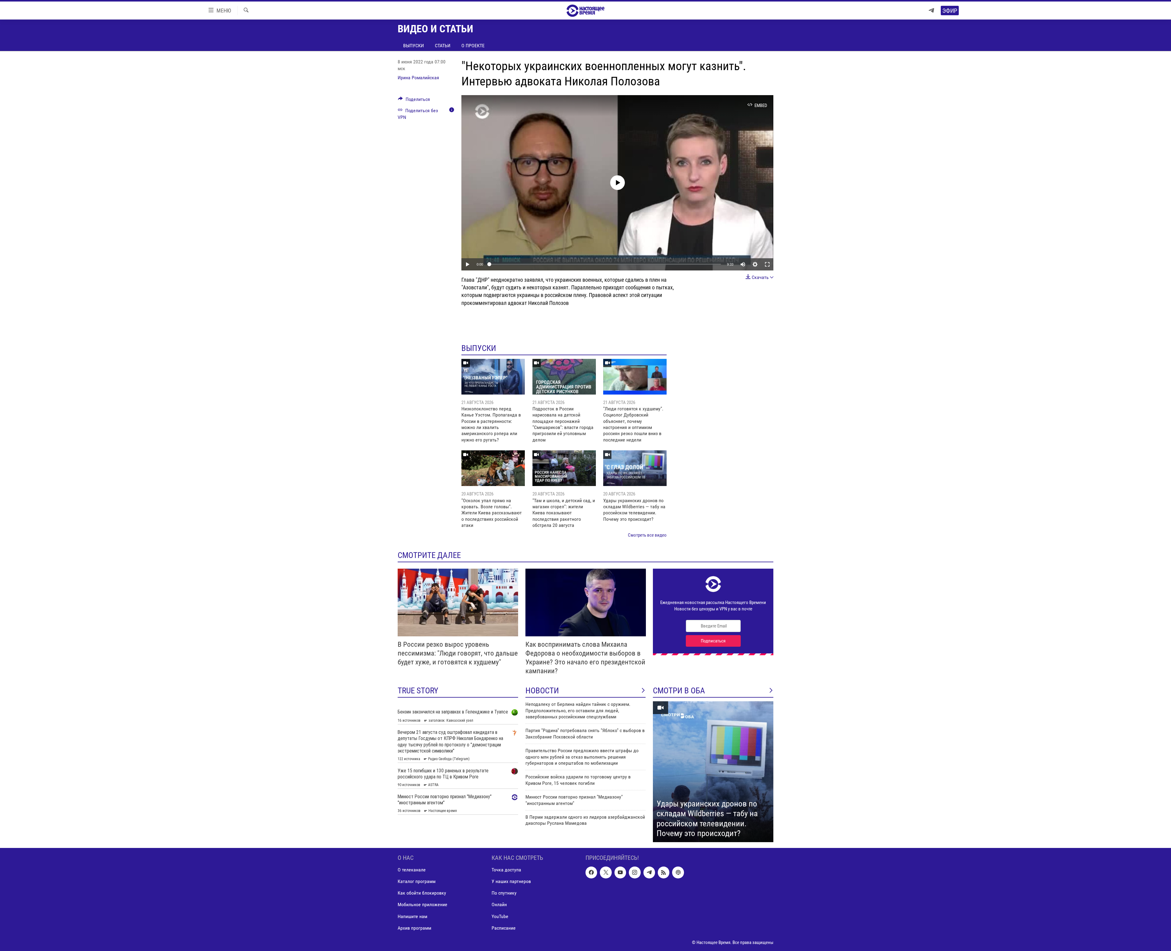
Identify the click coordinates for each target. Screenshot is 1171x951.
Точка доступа (506, 870)
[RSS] (663, 872)
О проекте (473, 45)
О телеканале (412, 870)
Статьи (442, 45)
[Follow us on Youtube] (620, 872)
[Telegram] (931, 10)
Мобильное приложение (422, 904)
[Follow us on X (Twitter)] (605, 872)
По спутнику (504, 893)
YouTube (500, 916)
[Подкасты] (678, 872)
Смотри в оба (679, 690)
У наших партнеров (511, 881)
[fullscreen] (767, 264)
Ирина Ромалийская (418, 77)
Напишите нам (412, 916)
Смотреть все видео (647, 535)
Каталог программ (416, 881)
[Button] (414, 100)
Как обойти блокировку (422, 893)
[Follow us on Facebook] (591, 872)
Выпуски (413, 45)
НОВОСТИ (542, 690)
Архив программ (414, 928)
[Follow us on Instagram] (634, 872)
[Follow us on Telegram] (649, 872)
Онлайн (499, 904)
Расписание (504, 928)
